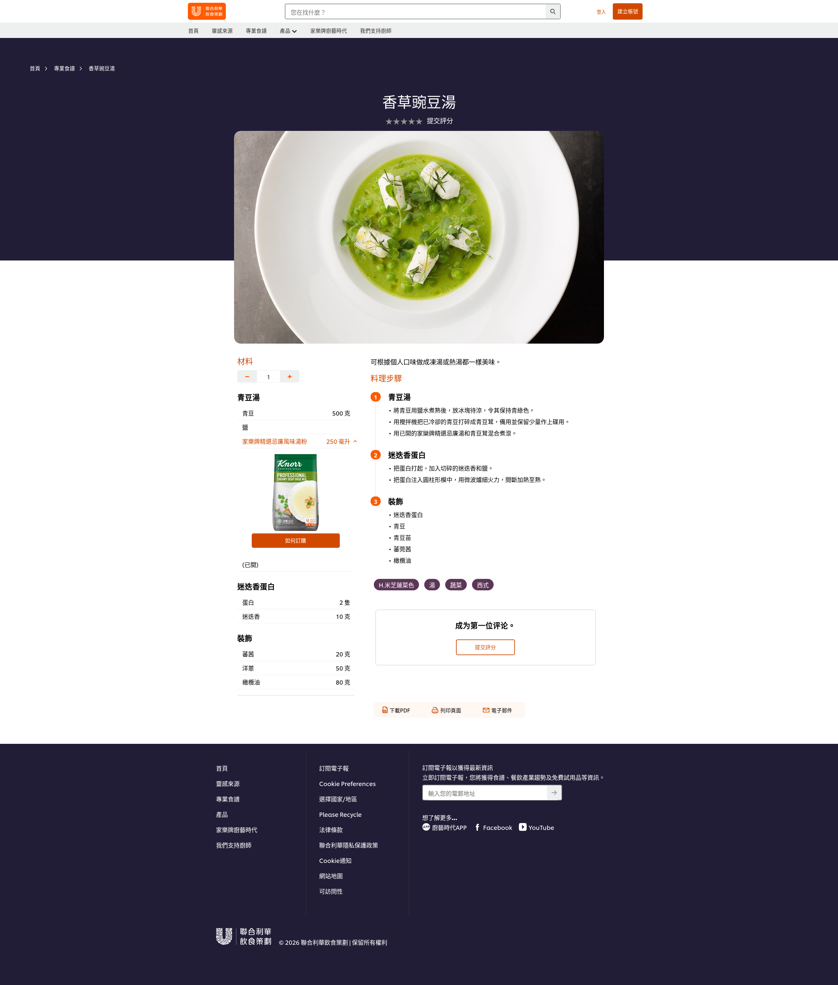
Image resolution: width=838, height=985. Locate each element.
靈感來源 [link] (222, 30)
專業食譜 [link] (256, 30)
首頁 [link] (193, 30)
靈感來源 (228, 783)
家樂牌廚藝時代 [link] (328, 30)
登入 (601, 11)
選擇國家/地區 (338, 799)
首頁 (222, 768)
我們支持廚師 (233, 845)
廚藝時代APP (449, 827)
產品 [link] (285, 30)
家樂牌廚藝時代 (236, 829)
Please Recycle (340, 814)
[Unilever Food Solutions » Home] (207, 11)
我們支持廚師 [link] (376, 30)
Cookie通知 (335, 860)
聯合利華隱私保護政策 (348, 845)
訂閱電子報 (334, 768)
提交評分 (485, 647)
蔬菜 (456, 585)
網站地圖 (331, 875)
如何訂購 (295, 540)
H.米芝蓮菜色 (396, 585)
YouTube (541, 827)
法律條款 (331, 829)
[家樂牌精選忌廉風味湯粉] (296, 492)
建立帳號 (627, 11)
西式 (483, 585)
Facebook (497, 827)
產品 (222, 814)
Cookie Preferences (347, 783)
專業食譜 (228, 799)
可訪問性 (331, 891)
